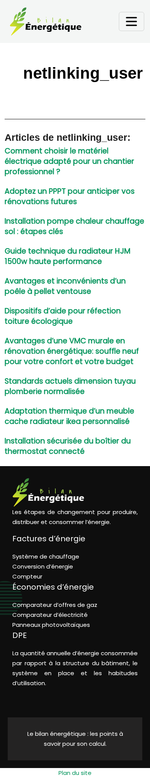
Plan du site (75, 773)
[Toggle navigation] (131, 21)
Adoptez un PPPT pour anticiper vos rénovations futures (70, 196)
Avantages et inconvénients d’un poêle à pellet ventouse (65, 286)
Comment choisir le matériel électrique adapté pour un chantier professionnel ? (69, 161)
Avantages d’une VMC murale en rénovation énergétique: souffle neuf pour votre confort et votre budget (72, 351)
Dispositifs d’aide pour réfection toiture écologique (63, 316)
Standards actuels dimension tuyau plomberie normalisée (70, 386)
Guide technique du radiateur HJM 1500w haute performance (67, 256)
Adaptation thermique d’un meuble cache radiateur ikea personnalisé (69, 416)
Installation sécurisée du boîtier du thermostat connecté (68, 446)
